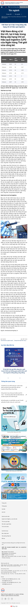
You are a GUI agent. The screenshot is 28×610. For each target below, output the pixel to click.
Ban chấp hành (5, 533)
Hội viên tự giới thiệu (6, 524)
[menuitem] (6, 7)
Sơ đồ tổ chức (5, 530)
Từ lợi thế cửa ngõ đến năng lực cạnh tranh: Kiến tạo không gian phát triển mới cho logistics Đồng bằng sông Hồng (14, 371)
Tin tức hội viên (5, 526)
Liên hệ (3, 512)
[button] (9, 7)
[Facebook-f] (2, 599)
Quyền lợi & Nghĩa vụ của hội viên (9, 519)
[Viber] (9, 599)
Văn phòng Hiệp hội (6, 535)
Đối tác (3, 538)
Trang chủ (8, 14)
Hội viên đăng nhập (14, 7)
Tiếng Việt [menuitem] (14, 606)
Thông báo (4, 506)
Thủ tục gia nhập (5, 521)
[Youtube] (5, 599)
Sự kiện (3, 509)
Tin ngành (14, 10)
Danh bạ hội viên (5, 516)
